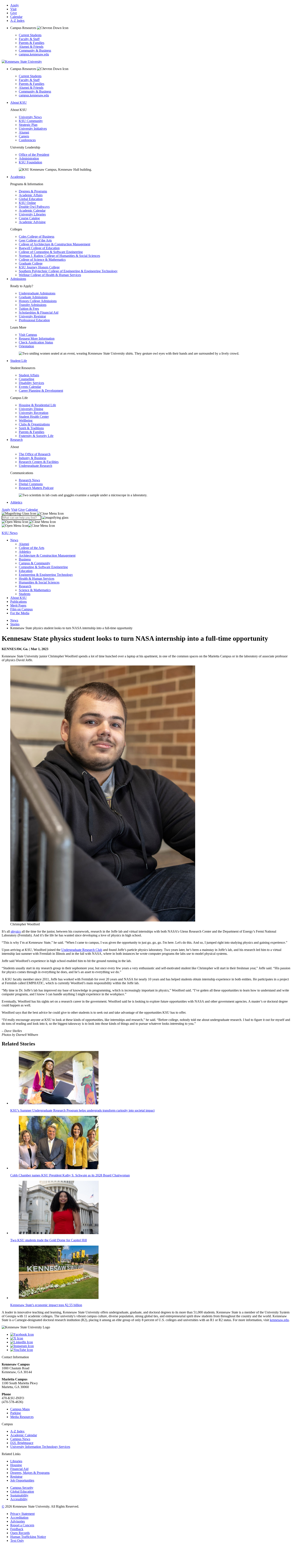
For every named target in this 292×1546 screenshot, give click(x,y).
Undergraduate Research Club (81, 950)
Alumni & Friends (31, 46)
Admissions (18, 279)
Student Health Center (34, 416)
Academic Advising (32, 222)
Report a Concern (22, 1525)
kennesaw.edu (279, 1320)
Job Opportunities (22, 1480)
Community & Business (35, 50)
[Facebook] (150, 1334)
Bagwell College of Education (39, 248)
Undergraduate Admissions (37, 293)
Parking (15, 1413)
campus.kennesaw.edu (34, 54)
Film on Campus (21, 609)
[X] (150, 1338)
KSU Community (31, 121)
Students (24, 594)
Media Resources (22, 1417)
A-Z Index (17, 20)
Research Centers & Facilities (39, 462)
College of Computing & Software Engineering (51, 252)
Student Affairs (29, 375)
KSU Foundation (30, 162)
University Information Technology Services (40, 1446)
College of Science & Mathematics (42, 259)
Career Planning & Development (41, 390)
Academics (17, 177)
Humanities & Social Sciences (39, 582)
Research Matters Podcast (36, 488)
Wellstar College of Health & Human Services (50, 275)
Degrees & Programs (33, 191)
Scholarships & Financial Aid (38, 312)
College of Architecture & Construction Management (54, 244)
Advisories (17, 1521)
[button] (33, 513)
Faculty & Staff (29, 39)
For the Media (19, 613)
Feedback (16, 1529)
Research (16, 439)
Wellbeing (25, 420)
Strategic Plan (28, 125)
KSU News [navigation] (10, 533)
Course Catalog (29, 218)
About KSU (18, 102)
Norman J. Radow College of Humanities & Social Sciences (59, 256)
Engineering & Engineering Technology (46, 574)
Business (25, 559)
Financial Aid (19, 1469)
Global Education (31, 199)
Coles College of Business (36, 236)
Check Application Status (36, 342)
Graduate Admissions (33, 297)
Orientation (26, 346)
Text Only (17, 1540)
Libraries (16, 1461)
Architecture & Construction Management (47, 555)
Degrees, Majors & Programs (30, 1473)
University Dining (31, 409)
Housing (16, 1465)
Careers (24, 136)
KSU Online (27, 203)
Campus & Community (34, 563)
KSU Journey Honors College (39, 267)
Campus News (20, 1439)
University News (30, 117)
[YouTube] (150, 1350)
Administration (29, 158)
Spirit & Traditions (31, 428)
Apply (14, 5)
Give (13, 13)
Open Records (20, 1533)
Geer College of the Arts (35, 240)
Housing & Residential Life (37, 405)
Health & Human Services (36, 578)
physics (16, 931)
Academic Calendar (32, 210)
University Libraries (32, 214)
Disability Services (31, 383)
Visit (13, 9)
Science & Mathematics (35, 590)
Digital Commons (31, 484)
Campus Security (21, 1487)
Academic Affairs (31, 195)
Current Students (30, 35)
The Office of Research (34, 454)
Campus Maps (20, 1409)
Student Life (18, 360)
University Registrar (32, 316)
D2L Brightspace (21, 1443)
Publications (18, 601)
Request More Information (37, 338)
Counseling (26, 379)
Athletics (16, 502)
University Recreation (33, 413)
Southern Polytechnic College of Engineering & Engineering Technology (68, 271)
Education (25, 571)
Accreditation (19, 1517)
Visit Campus (28, 334)
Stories (14, 624)
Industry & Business (32, 458)
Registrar (16, 1476)
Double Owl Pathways (34, 206)
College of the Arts (31, 548)
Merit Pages (18, 605)
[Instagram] (150, 1346)
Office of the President (34, 154)
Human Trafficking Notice (28, 1537)
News (14, 540)
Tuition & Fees (29, 308)
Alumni (24, 132)
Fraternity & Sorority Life (36, 436)
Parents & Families (31, 43)
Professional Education (34, 320)
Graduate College (31, 263)
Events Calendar (30, 387)
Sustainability (19, 1495)
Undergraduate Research (35, 465)
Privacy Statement (22, 1513)
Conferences (27, 140)
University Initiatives (33, 128)
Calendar (16, 17)
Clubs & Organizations (34, 424)
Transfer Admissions (32, 305)
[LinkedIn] (150, 1342)
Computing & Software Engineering (43, 567)
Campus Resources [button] (23, 28)
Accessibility (19, 1499)
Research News (29, 480)
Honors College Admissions (38, 301)
